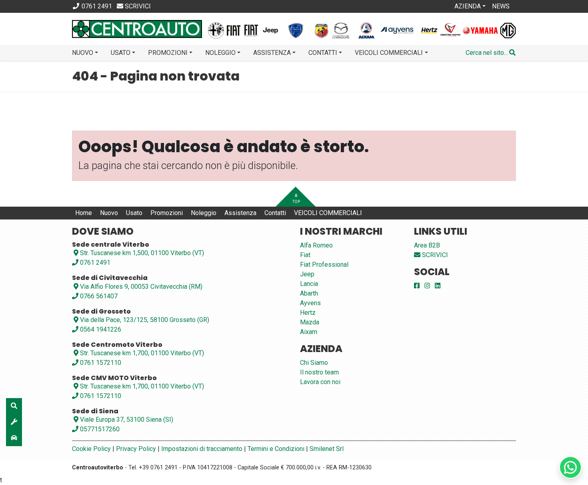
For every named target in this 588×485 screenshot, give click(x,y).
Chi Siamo (314, 362)
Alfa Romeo (316, 245)
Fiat (305, 255)
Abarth (309, 293)
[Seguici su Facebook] (417, 286)
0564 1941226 (99, 329)
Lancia (309, 284)
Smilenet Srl (327, 449)
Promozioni (166, 213)
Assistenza (240, 213)
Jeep (307, 274)
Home (83, 213)
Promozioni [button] (168, 52)
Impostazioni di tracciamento (201, 449)
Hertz (308, 312)
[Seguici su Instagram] (427, 286)
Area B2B (427, 245)
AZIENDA (467, 6)
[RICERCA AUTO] (14, 406)
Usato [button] (120, 52)
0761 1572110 (99, 362)
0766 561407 (98, 296)
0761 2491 (94, 262)
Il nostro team (319, 372)
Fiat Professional (324, 264)
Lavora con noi (320, 382)
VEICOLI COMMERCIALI (328, 213)
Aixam (308, 332)
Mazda (309, 322)
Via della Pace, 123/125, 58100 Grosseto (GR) (144, 320)
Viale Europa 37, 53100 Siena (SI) (126, 419)
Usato (134, 213)
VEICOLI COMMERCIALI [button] (389, 52)
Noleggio (203, 213)
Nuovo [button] (82, 52)
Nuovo (109, 213)
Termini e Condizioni (276, 449)
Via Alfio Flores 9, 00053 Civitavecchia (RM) (141, 286)
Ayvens (310, 303)
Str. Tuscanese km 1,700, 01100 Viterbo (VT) (142, 353)
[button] (490, 53)
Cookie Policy (91, 449)
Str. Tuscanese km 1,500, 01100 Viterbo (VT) (142, 253)
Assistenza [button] (272, 52)
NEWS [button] (501, 6)
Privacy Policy (136, 449)
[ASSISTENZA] (14, 422)
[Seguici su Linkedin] (437, 286)
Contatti (275, 213)
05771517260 (99, 429)
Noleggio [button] (220, 52)
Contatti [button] (322, 52)
